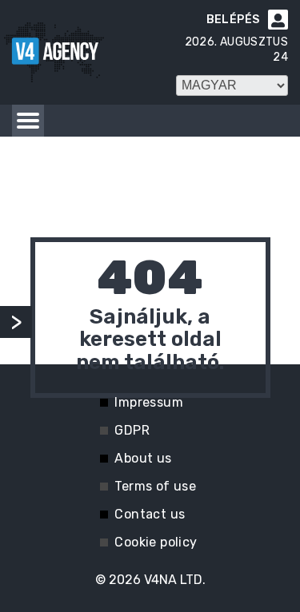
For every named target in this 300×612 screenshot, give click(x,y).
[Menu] (28, 121)
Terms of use (155, 486)
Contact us (149, 514)
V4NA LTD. (175, 579)
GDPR (132, 430)
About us (142, 458)
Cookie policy (155, 542)
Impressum (148, 402)
